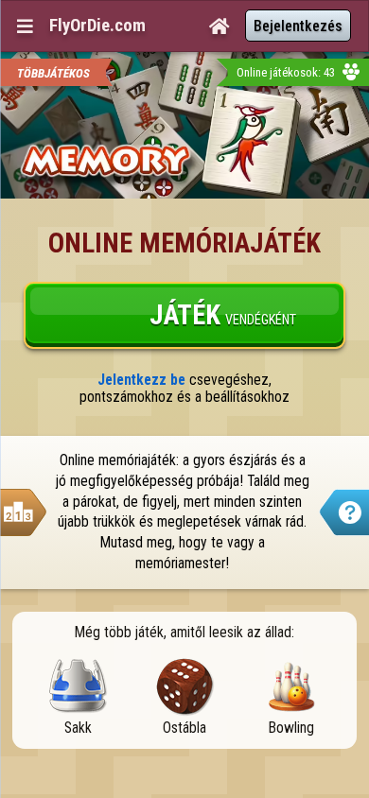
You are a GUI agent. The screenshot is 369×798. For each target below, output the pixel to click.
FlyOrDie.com (97, 25)
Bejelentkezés (298, 26)
